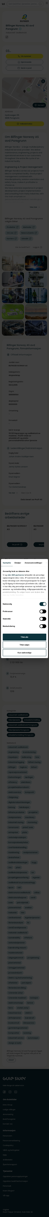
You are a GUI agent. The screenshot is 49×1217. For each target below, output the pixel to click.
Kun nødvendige (24, 653)
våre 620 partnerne (15, 575)
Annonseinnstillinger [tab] (33, 563)
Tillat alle (24, 637)
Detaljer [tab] (18, 563)
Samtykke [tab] (7, 563)
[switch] (42, 611)
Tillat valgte (24, 645)
